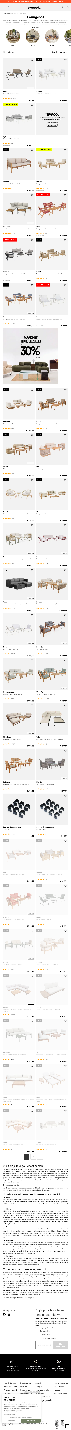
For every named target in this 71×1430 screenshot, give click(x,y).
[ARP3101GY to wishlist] (32, 240)
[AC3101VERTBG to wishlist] (32, 750)
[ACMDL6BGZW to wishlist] (65, 1021)
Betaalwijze (23, 1387)
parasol (33, 1188)
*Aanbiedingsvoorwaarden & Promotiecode (44, 1400)
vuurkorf (57, 1180)
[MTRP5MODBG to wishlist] (65, 705)
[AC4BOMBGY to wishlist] (32, 285)
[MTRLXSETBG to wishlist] (65, 285)
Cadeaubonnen (25, 1390)
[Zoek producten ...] (9, 7)
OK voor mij (31, 1420)
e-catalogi (57, 1390)
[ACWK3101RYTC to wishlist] (65, 195)
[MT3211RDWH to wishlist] (65, 525)
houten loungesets (62, 1199)
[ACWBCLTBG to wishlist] (65, 976)
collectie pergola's (30, 1298)
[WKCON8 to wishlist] (65, 795)
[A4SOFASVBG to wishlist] (32, 931)
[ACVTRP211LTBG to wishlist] (65, 435)
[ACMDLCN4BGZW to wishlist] (32, 1066)
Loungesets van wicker (10, 1219)
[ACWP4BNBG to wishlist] (32, 841)
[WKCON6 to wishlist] (32, 795)
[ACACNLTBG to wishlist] (32, 976)
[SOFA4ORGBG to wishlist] (65, 60)
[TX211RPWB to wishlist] (32, 615)
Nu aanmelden (60, 1345)
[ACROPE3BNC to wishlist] (32, 150)
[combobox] (63, 52)
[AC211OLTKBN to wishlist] (65, 390)
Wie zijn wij (39, 1387)
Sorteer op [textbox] (64, 52)
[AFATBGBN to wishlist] (65, 1111)
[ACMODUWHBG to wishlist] (32, 195)
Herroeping (7, 1393)
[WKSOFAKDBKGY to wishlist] (32, 570)
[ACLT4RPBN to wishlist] (65, 240)
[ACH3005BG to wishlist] (32, 705)
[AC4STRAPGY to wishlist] (65, 615)
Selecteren (11, 1420)
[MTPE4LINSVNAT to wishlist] (32, 525)
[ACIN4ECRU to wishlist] (65, 480)
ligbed (59, 1178)
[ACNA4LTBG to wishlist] (65, 150)
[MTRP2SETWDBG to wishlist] (32, 480)
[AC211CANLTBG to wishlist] (65, 841)
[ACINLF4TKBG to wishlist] (32, 390)
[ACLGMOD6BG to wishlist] (65, 1066)
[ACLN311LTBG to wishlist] (32, 660)
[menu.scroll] (67, 1426)
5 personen (29, 1171)
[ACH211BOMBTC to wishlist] (32, 886)
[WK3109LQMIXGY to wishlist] (65, 750)
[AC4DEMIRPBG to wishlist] (65, 931)
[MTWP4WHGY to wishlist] (32, 105)
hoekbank (64, 25)
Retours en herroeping (11, 1390)
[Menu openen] (3, 7)
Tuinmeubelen (14, 13)
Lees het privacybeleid (9, 1414)
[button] (4, 1424)
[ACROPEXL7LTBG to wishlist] (65, 570)
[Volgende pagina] (45, 1157)
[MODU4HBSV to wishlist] (32, 1021)
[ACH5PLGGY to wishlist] (65, 660)
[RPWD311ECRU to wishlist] (32, 435)
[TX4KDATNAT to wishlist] (32, 60)
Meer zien (35, 27)
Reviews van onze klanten (44, 1390)
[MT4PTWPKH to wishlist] (65, 886)
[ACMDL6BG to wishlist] (32, 1111)
